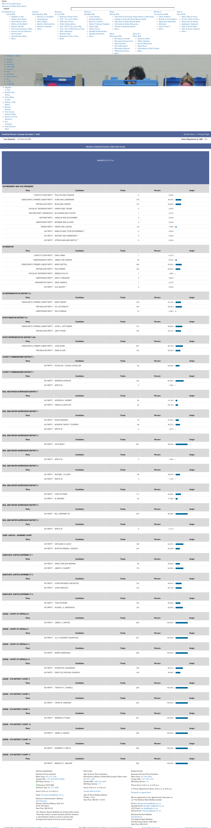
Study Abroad (112, 12)
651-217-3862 (53, 787)
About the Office (136, 34)
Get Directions (41, 801)
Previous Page (203, 134)
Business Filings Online (69, 16)
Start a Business (66, 31)
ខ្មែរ (8, 79)
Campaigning (42, 19)
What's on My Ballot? (19, 24)
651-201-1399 (89, 779)
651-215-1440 (51, 776)
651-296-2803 (146, 776)
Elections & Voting (10, 12)
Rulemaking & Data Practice (148, 48)
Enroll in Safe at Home (190, 19)
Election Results (17, 26)
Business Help (65, 33)
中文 (8, 71)
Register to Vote (17, 16)
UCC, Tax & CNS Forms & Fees (72, 29)
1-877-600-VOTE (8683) (55, 779)
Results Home (189, 134)
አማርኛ (9, 81)
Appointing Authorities (167, 21)
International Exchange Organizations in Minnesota (134, 16)
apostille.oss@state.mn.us (153, 806)
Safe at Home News (189, 26)
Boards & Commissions (159, 12)
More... (14, 38)
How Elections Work (19, 36)
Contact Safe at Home (92, 791)
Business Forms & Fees (69, 36)
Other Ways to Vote (18, 21)
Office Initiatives (144, 41)
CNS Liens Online (66, 21)
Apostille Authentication (98, 31)
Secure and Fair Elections (21, 31)
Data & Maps (42, 21)
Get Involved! (16, 33)
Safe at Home (179, 12)
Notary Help (93, 26)
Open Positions (165, 16)
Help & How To (164, 26)
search (6, 8)
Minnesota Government (124, 41)
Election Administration (37, 12)
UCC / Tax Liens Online (69, 19)
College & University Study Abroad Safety (130, 19)
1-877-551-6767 (147, 779)
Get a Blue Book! (121, 46)
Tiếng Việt (11, 66)
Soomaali (10, 64)
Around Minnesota (145, 43)
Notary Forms (94, 29)
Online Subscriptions (68, 24)
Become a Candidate (45, 16)
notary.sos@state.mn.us (151, 810)
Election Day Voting (18, 19)
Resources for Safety (190, 21)
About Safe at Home (189, 16)
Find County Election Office (21, 29)
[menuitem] (19, 25)
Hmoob (9, 62)
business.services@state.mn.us (148, 803)
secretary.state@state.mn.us (52, 795)
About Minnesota (114, 34)
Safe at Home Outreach (191, 29)
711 (52, 781)
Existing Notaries (95, 19)
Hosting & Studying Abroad (125, 26)
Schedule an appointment (141, 792)
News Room (142, 46)
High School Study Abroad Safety (127, 21)
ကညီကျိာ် (10, 83)
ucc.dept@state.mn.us (149, 808)
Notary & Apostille (87, 12)
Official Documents (122, 51)
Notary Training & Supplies (99, 24)
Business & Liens (58, 12)
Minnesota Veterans (122, 48)
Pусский (10, 69)
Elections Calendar (44, 26)
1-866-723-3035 (100, 781)
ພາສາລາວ (10, 74)
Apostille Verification (97, 33)
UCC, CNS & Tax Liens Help (70, 26)
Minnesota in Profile (122, 38)
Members (162, 24)
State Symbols (120, 43)
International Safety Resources (126, 24)
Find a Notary (94, 16)
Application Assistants (190, 24)
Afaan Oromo (12, 76)
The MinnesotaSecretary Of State (14, 4)
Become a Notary (96, 21)
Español (10, 59)
